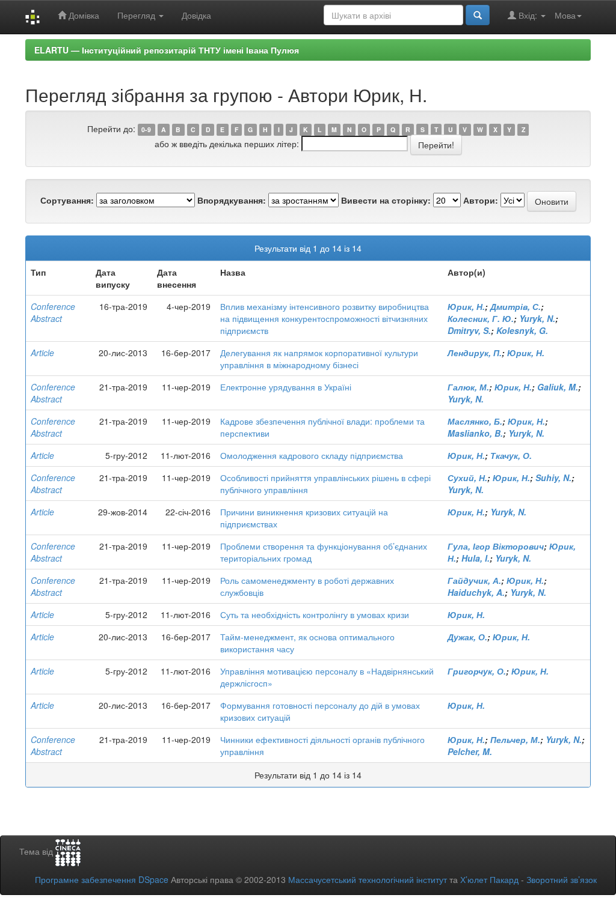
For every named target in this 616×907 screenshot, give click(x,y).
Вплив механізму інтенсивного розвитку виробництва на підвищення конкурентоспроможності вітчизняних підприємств (324, 318)
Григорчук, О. (477, 671)
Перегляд (137, 15)
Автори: (480, 200)
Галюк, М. (468, 387)
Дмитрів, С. (515, 306)
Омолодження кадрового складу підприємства (311, 455)
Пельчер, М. (515, 739)
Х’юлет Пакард (489, 879)
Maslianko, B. (475, 433)
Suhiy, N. (553, 478)
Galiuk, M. (557, 387)
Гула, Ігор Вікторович (496, 546)
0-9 (146, 129)
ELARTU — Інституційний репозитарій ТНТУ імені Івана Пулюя (166, 50)
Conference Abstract (53, 312)
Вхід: (528, 15)
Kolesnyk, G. (522, 330)
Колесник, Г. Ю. (481, 318)
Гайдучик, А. (474, 580)
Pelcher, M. (470, 751)
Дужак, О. (467, 637)
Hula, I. (475, 558)
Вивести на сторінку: (386, 200)
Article (42, 353)
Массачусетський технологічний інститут (367, 879)
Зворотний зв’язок (561, 879)
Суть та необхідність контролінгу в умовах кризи (314, 614)
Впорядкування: (231, 200)
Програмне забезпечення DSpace (101, 879)
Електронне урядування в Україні (285, 387)
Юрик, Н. (466, 306)
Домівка (82, 15)
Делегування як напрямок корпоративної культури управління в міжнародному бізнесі (319, 359)
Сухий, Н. (467, 478)
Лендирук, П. (475, 353)
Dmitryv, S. (469, 330)
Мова (565, 15)
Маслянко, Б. (475, 421)
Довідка (196, 15)
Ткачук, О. (511, 455)
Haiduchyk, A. (476, 592)
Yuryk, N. (537, 318)
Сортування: (67, 200)
